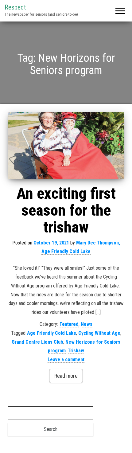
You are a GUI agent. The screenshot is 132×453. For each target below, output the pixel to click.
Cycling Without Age (99, 333)
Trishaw (76, 350)
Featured (69, 324)
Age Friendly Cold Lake (51, 333)
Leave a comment (66, 359)
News (86, 324)
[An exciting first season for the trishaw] (66, 145)
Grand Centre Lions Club (37, 342)
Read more (66, 376)
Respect (15, 7)
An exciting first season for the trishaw (66, 210)
